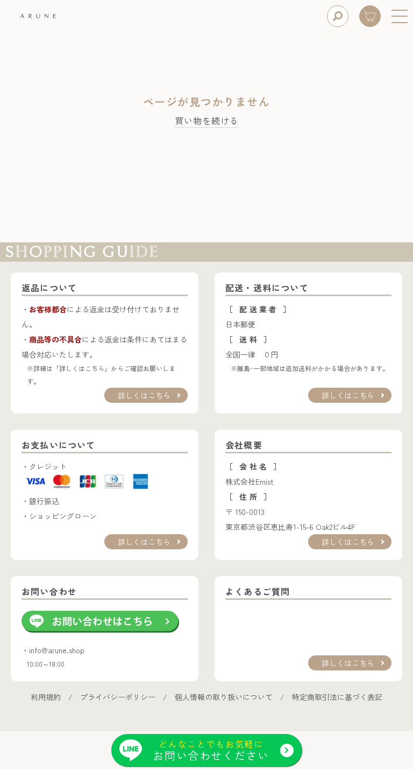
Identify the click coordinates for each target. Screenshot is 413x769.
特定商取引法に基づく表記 (337, 696)
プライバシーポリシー (117, 696)
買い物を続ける (207, 121)
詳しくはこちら (144, 395)
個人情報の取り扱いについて (224, 696)
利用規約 (46, 696)
